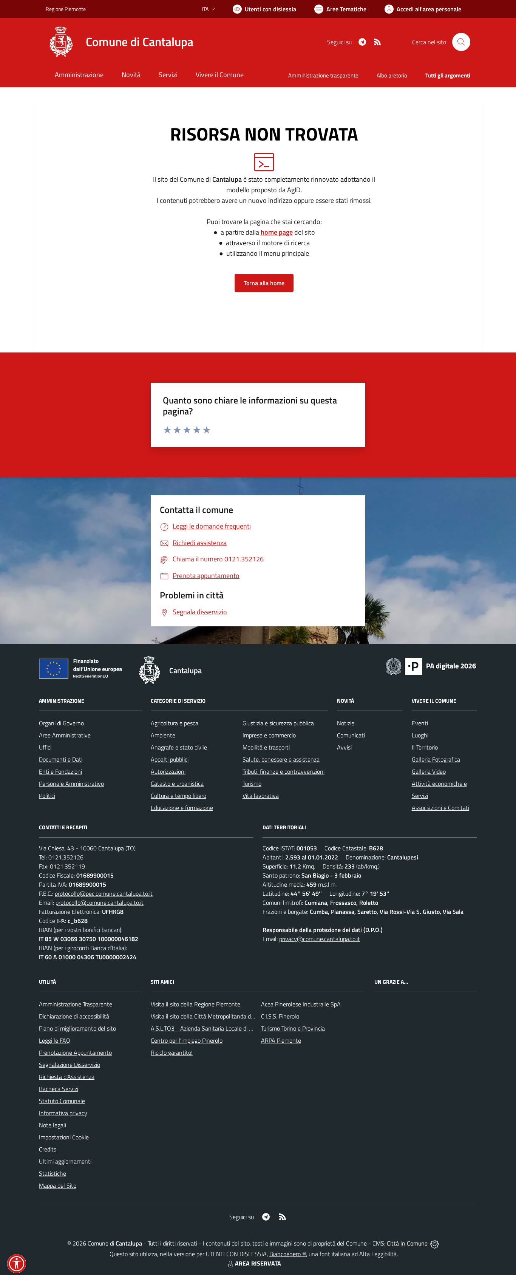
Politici (47, 795)
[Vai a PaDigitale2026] (431, 665)
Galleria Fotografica (436, 759)
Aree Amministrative (65, 735)
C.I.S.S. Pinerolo (280, 1016)
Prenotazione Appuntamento (75, 1052)
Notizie (345, 723)
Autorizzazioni (168, 771)
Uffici (45, 747)
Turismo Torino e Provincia (293, 1028)
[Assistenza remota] (434, 1243)
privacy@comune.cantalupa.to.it (319, 938)
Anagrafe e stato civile (179, 747)
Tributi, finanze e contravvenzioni (283, 771)
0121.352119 (67, 866)
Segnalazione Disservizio (69, 1064)
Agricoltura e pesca (174, 723)
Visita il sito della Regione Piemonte (195, 1004)
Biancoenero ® (287, 1253)
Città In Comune (407, 1243)
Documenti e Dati (60, 759)
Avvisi (344, 747)
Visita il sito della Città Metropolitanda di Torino (209, 1016)
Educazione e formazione (182, 807)
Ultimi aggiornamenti (65, 1161)
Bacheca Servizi (58, 1088)
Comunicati (351, 735)
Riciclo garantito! (172, 1052)
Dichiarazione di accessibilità (74, 1016)
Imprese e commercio (269, 735)
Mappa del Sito (57, 1185)
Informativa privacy (63, 1112)
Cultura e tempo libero (178, 795)
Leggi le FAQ (54, 1040)
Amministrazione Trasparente (75, 1004)
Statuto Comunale (62, 1100)
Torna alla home (264, 282)
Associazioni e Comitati (440, 807)
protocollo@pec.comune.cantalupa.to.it (104, 893)
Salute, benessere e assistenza (281, 759)
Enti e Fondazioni (60, 771)
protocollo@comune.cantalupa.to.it (100, 902)
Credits (47, 1149)
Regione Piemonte (66, 9)
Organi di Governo (61, 723)
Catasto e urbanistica (177, 783)
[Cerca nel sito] (461, 42)
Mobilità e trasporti (266, 747)
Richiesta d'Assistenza (66, 1076)
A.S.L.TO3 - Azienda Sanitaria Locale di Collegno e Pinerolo (224, 1028)
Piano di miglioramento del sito (77, 1028)
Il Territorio (425, 747)
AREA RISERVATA (258, 1263)
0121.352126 (65, 857)
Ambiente (163, 735)
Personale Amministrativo (71, 783)
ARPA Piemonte (281, 1040)
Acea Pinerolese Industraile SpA (301, 1004)
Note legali (52, 1125)
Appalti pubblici (169, 759)
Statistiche (52, 1173)
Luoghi (420, 735)
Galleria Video (429, 771)
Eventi (420, 723)
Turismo (252, 783)
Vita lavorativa (261, 795)
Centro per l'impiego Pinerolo (186, 1040)
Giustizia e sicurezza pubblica (278, 723)
